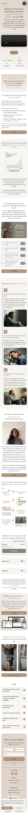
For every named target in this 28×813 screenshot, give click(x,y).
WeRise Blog (14, 787)
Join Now (14, 52)
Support (14, 778)
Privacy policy (14, 783)
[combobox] (16, 749)
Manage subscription (14, 792)
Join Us (14, 759)
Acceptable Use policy (14, 790)
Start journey (14, 675)
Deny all (19, 808)
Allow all (7, 808)
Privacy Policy (8, 811)
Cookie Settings (19, 811)
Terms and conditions (14, 780)
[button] (24, 3)
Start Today (14, 551)
